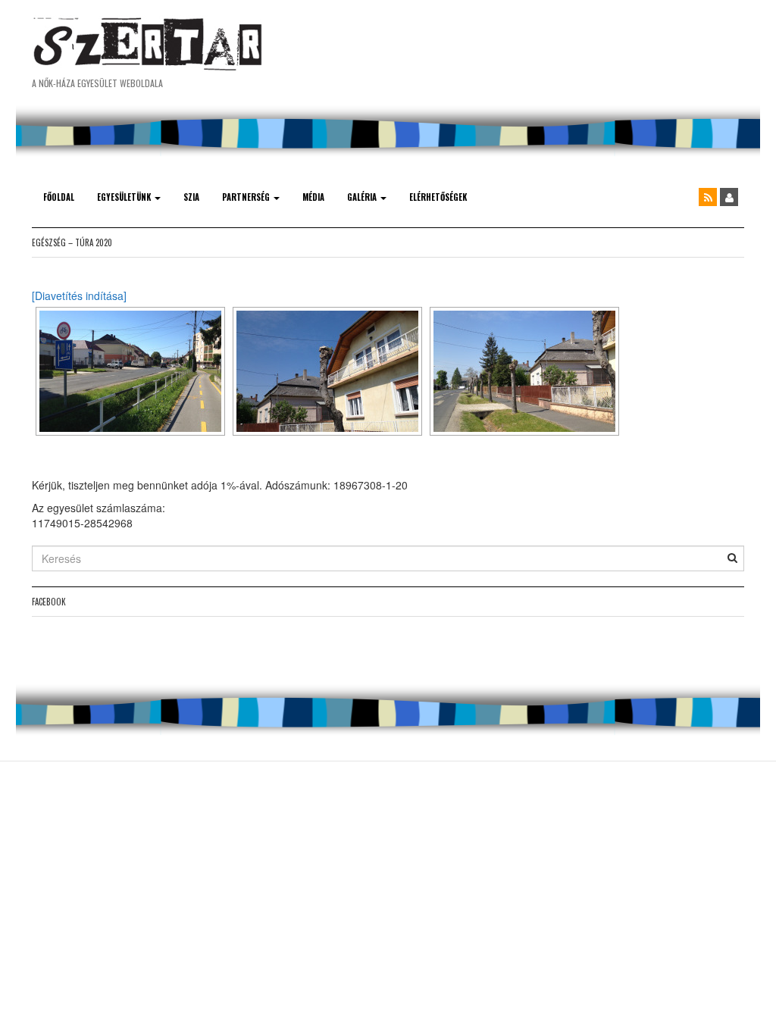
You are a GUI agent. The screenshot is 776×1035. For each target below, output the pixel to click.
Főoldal (58, 197)
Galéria (363, 197)
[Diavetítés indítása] (79, 295)
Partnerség (247, 197)
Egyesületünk (125, 197)
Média (313, 197)
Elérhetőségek (438, 197)
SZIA (191, 197)
